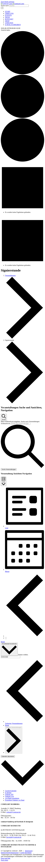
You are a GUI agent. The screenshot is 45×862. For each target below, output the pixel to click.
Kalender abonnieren (8, 756)
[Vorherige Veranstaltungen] (24, 636)
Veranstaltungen (10, 275)
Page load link (5, 858)
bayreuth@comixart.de (13, 837)
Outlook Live (9, 796)
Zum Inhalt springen (7, 2)
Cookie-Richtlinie (26, 853)
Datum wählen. (23, 655)
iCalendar (8, 793)
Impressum (28, 851)
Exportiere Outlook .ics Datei (14, 800)
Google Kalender (10, 791)
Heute (3, 642)
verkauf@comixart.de (13, 812)
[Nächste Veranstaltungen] (6, 638)
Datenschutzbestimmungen (10, 853)
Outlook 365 (9, 794)
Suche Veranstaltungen (9, 469)
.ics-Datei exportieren (12, 798)
